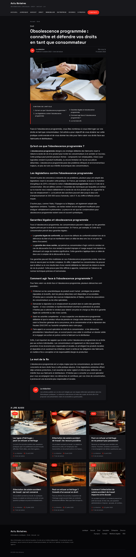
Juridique (24, 12)
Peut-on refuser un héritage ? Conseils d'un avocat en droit (65, 490)
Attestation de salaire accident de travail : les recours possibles (66, 439)
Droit (41, 12)
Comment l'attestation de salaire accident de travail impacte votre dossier (103, 492)
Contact (93, 12)
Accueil (14, 12)
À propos (81, 12)
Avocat (33, 12)
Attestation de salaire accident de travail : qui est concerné (27, 490)
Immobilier (50, 12)
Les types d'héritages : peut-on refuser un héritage (25, 439)
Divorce (72, 12)
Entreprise (62, 12)
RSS (124, 534)
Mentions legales (115, 534)
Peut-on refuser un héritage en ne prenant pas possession (104, 439)
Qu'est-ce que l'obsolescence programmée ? (50, 110)
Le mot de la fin (76, 121)
